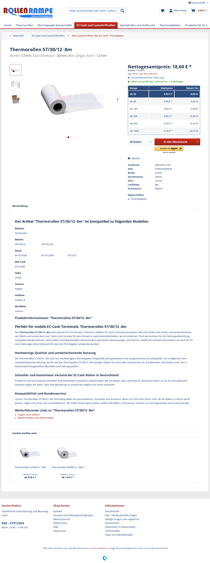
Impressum (59, 530)
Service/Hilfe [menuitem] (198, 2)
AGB (55, 526)
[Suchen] (122, 10)
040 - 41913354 (13, 523)
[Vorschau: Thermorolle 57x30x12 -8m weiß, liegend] (15, 70)
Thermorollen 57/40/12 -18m (30, 467)
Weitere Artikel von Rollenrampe (35, 417)
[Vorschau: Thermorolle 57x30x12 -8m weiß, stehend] (15, 84)
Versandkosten (100, 548)
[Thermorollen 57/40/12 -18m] (30, 452)
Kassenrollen (112, 522)
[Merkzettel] (162, 10)
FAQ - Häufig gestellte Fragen (121, 515)
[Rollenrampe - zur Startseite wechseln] (28, 13)
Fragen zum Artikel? (28, 414)
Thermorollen (112, 530)
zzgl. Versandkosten (148, 73)
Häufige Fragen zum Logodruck (122, 519)
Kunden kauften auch (24, 433)
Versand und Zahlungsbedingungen (73, 515)
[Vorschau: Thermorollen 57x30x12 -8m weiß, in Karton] (15, 99)
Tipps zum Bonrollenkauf (119, 534)
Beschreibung (20, 205)
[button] (169, 150)
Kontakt (57, 511)
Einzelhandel (112, 511)
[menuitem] (97, 10)
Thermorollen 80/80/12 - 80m (68, 467)
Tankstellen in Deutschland (120, 526)
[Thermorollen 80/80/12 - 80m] (68, 452)
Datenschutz (60, 522)
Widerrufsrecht (61, 519)
